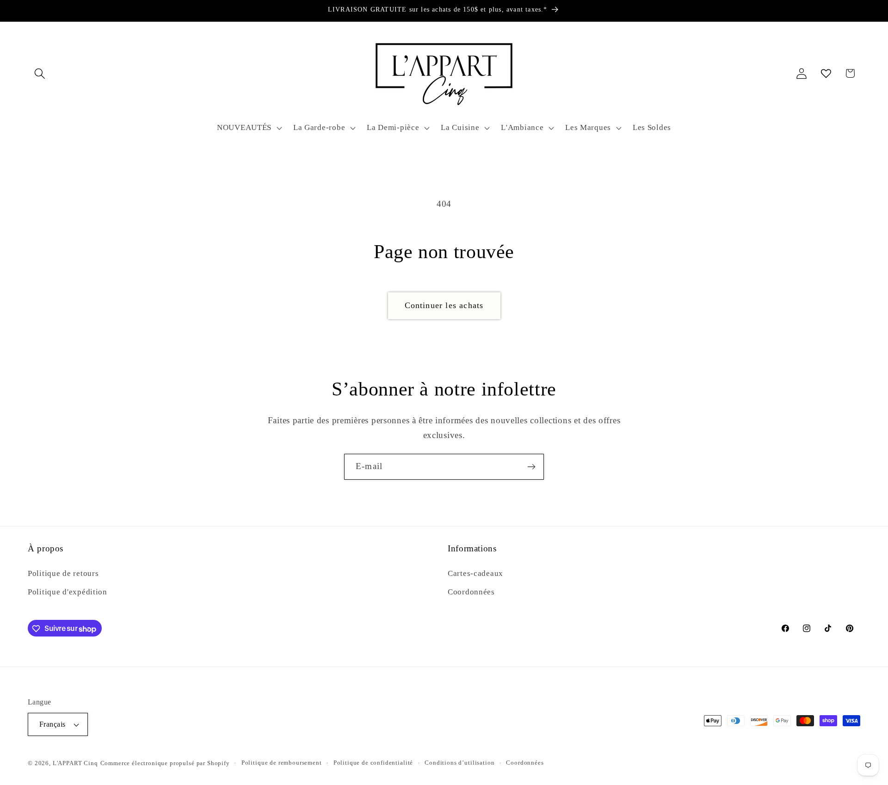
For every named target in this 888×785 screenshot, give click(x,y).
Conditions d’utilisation (459, 762)
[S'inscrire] (531, 467)
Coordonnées (471, 591)
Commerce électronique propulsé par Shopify (165, 763)
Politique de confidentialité (373, 762)
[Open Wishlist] (826, 73)
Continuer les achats (444, 305)
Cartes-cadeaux (475, 573)
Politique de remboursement (281, 762)
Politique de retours (63, 573)
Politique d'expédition (67, 591)
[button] (40, 73)
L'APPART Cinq (75, 763)
